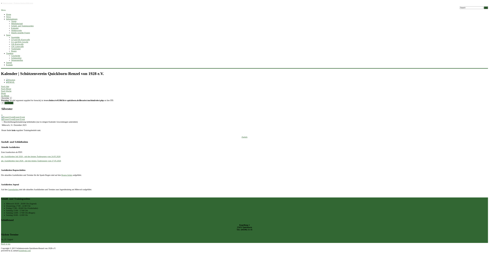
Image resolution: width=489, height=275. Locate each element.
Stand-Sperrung (7, 242)
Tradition (9, 53)
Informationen (11, 19)
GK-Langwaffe (17, 46)
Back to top (5, 244)
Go (486, 8)
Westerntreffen (17, 60)
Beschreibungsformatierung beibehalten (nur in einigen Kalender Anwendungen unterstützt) (41, 122)
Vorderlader (16, 49)
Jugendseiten (13, 189)
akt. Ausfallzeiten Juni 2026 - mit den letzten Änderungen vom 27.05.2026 (31, 161)
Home (8, 14)
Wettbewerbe (16, 30)
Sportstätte (15, 37)
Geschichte (15, 56)
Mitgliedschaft (17, 24)
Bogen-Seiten (66, 175)
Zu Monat (5, 96)
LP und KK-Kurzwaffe (20, 40)
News (8, 17)
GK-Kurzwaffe (17, 44)
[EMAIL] (10, 82)
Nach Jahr (5, 86)
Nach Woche (6, 91)
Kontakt (9, 65)
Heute (3, 93)
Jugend (9, 62)
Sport (8, 35)
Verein (13, 21)
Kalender (15, 28)
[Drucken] (10, 80)
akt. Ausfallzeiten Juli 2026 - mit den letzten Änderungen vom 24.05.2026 (30, 156)
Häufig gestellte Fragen (20, 33)
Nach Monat (6, 89)
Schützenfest (16, 58)
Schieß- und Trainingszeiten (22, 26)
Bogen (14, 51)
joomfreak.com (25, 251)
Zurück (244, 137)
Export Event (19, 117)
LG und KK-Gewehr (19, 42)
